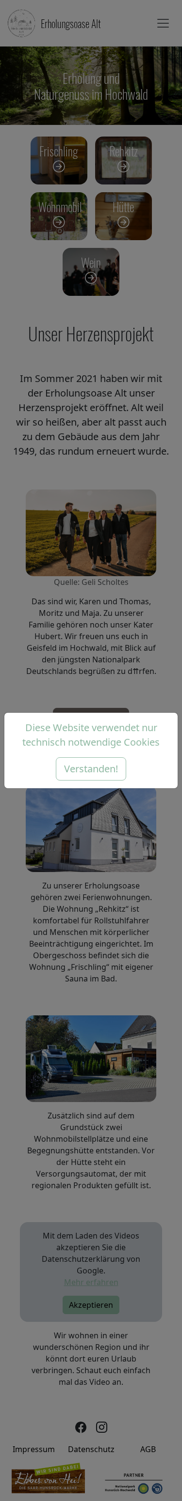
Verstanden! (91, 768)
